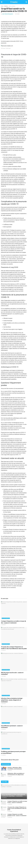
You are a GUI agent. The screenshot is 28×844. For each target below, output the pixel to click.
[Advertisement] (14, 17)
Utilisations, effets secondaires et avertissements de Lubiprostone (15, 774)
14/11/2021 (17, 13)
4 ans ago (10, 770)
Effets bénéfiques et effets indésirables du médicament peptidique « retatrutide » (13, 795)
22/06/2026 (4, 729)
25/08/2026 (4, 624)
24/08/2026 (10, 817)
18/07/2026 (4, 703)
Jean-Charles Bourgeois (7, 13)
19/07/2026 (4, 676)
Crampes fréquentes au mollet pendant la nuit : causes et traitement (16, 815)
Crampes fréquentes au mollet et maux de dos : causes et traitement (13, 622)
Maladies (6, 6)
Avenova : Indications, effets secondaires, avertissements (14, 768)
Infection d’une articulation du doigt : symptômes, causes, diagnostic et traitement (12, 699)
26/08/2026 (5, 797)
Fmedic (14, 2)
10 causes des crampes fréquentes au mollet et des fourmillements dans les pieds (14, 647)
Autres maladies (12, 6)
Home (2, 6)
